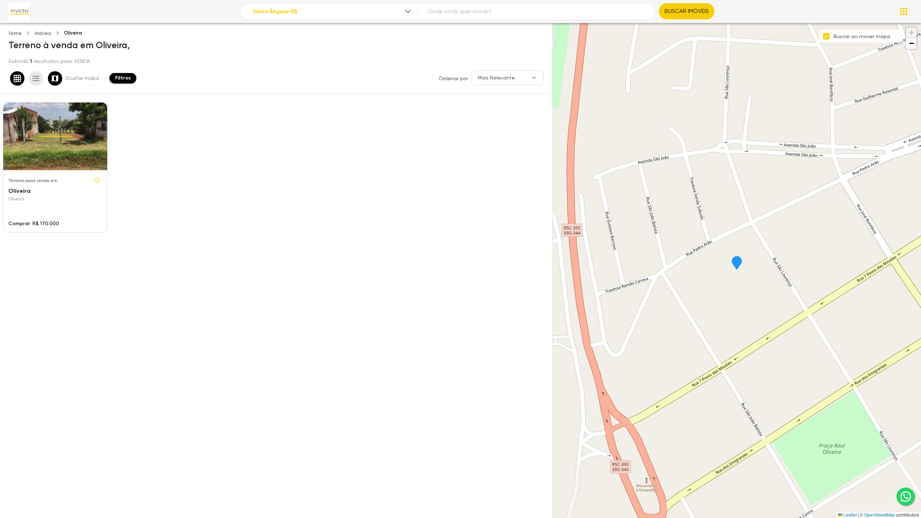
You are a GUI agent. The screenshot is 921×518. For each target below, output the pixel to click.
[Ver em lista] (36, 78)
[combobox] (332, 11)
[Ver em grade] (17, 78)
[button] (737, 263)
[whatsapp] (906, 496)
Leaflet (849, 515)
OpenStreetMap (879, 515)
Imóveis (43, 33)
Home (15, 33)
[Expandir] (408, 11)
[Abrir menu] (904, 11)
